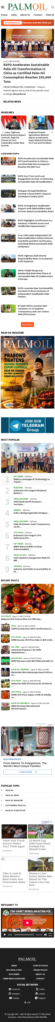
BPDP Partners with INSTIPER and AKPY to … (32, 662)
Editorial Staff (14, 970)
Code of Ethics (40, 965)
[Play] (4, 934)
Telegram (42, 998)
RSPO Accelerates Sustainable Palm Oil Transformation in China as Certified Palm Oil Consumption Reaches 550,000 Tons (27, 73)
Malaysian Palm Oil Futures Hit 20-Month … (31, 685)
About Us (40, 974)
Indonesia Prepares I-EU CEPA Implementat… (26, 651)
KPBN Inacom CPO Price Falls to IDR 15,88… (32, 640)
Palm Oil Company (20, 669)
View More (27, 324)
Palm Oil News (12, 795)
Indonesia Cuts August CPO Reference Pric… (27, 536)
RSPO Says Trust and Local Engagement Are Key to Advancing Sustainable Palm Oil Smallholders (35, 179)
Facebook (16, 989)
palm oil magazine (14, 800)
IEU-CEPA (15, 647)
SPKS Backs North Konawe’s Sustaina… (28, 503)
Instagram (16, 994)
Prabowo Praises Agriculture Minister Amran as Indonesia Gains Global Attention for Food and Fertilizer (13, 137)
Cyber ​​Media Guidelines (14, 978)
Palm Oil (9, 790)
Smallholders (21, 499)
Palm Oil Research (20, 703)
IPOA (13, 626)
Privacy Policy (40, 970)
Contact (40, 978)
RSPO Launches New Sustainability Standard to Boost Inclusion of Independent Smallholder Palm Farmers (35, 292)
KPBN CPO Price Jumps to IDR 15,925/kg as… (31, 696)
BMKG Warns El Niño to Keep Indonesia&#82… (28, 548)
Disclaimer (14, 974)
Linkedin (42, 994)
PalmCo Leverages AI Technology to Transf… (32, 480)
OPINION (18, 566)
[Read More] (19, 93)
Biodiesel (18, 487)
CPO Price (18, 532)
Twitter (42, 989)
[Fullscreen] (50, 934)
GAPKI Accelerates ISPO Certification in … (32, 628)
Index (14, 965)
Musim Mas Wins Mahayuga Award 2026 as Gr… (31, 673)
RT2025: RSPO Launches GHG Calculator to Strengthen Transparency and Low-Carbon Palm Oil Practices (33, 310)
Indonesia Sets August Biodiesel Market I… (30, 491)
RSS (28, 1002)
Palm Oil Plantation (15, 810)
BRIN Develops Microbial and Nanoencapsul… (25, 707)
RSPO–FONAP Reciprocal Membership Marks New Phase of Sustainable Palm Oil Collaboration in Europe (35, 275)
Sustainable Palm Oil (15, 805)
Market (17, 510)
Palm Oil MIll (20, 555)
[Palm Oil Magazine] (27, 6)
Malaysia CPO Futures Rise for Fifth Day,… (22, 619)
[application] (27, 923)
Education (16, 658)
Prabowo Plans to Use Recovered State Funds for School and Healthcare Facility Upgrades (41, 137)
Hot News (18, 476)
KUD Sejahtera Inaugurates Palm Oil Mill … (32, 559)
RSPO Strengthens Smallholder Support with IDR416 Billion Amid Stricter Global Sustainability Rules (36, 208)
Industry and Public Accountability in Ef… (32, 570)
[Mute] (45, 934)
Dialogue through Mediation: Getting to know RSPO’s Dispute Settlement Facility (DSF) (34, 193)
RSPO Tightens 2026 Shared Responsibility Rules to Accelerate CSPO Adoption (35, 258)
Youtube (16, 998)
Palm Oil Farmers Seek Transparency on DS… (32, 525)
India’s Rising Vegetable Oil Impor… (31, 513)
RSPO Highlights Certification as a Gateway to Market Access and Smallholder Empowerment (35, 223)
